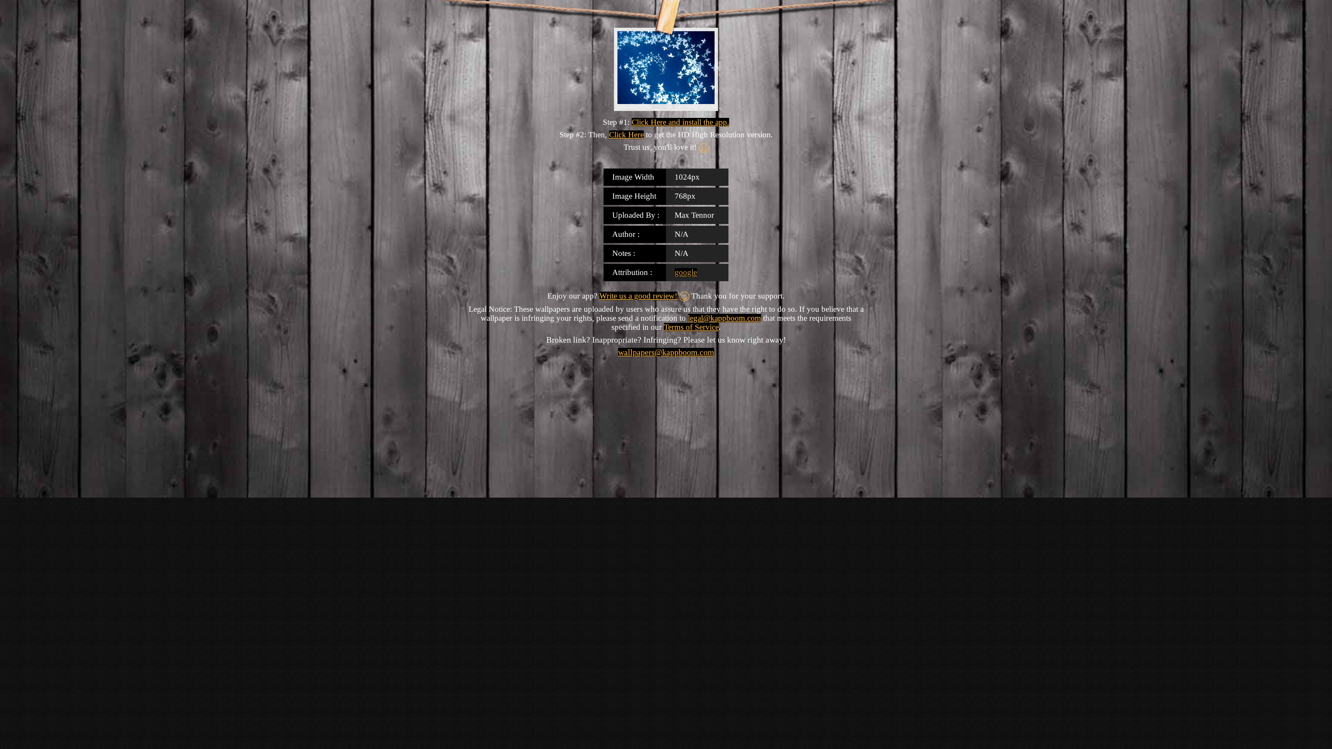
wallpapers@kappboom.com (666, 352)
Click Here (626, 134)
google (686, 272)
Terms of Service (691, 327)
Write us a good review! (638, 296)
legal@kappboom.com (724, 318)
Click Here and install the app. (680, 122)
